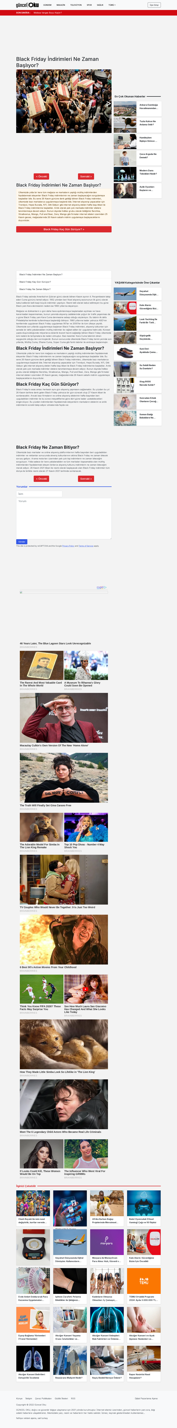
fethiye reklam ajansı (26, 1418)
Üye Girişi (154, 5)
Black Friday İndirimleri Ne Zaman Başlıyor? (40, 274)
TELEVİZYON (76, 5)
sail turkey (43, 1418)
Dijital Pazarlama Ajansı (146, 1398)
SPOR (89, 5)
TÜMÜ (111, 5)
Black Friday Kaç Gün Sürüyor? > (64, 229)
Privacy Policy (68, 546)
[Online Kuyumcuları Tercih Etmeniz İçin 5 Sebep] (33, 1247)
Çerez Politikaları (43, 1398)
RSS (73, 1398)
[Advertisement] (88, 36)
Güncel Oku (40, 1404)
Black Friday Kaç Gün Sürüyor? (35, 282)
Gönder (21, 542)
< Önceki (41, 176)
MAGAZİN (61, 5)
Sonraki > (86, 176)
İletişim (29, 1398)
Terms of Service (86, 546)
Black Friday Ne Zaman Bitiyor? (35, 289)
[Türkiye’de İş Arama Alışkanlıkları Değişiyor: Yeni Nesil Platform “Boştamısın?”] (70, 1208)
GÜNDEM (47, 5)
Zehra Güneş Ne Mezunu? (47, 12)
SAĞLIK (100, 5)
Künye (19, 1398)
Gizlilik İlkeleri (61, 1398)
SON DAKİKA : (23, 12)
